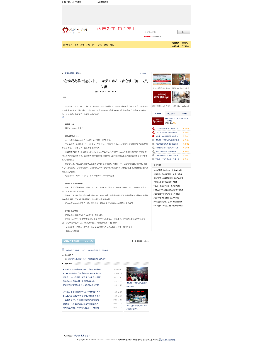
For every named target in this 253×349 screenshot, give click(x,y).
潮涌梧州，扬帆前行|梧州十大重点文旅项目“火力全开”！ (88, 259)
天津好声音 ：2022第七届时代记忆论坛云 (168, 178)
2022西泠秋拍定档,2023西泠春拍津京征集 (168, 190)
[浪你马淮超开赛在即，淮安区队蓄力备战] (137, 274)
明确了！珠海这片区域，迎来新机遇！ (167, 186)
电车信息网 (86, 335)
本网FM (185, 43)
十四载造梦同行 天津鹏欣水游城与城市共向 (81, 300)
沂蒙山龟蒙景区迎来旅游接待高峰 (165, 182)
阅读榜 (184, 113)
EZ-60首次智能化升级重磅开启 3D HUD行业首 (82, 273)
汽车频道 (185, 46)
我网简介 (176, 43)
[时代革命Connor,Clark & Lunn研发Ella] (180, 97)
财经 (88, 45)
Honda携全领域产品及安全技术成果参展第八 (81, 296)
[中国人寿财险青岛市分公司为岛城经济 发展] (180, 79)
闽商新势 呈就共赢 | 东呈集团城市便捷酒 (168, 202)
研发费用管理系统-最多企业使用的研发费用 (81, 285)
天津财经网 (67, 45)
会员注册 (176, 46)
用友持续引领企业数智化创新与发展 (166, 198)
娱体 (82, 45)
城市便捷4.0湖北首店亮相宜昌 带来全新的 (168, 206)
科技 (112, 45)
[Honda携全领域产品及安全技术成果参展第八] (137, 296)
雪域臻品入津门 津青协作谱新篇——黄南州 (81, 308)
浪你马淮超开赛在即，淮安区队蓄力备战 (79, 281)
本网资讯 (158, 113)
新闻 (76, 45)
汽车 (94, 45)
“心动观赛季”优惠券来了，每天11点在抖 (168, 170)
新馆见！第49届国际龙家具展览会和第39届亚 (82, 277)
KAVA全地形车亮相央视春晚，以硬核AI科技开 (82, 269)
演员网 (77, 335)
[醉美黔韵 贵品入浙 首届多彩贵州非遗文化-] (161, 97)
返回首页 (143, 73)
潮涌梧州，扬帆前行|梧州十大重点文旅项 (168, 174)
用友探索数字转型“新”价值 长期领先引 (167, 194)
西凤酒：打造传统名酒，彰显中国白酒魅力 (80, 304)
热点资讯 (171, 113)
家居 (100, 45)
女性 (106, 45)
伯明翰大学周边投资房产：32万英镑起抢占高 (81, 292)
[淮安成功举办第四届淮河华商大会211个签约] (161, 79)
